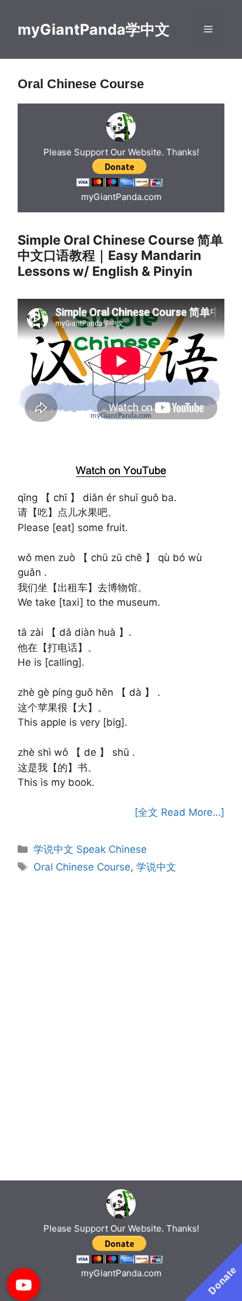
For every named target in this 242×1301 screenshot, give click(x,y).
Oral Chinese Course (81, 867)
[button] (23, 1284)
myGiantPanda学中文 (94, 29)
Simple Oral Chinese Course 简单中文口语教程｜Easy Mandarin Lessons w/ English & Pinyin (120, 255)
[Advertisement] (121, 441)
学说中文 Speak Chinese (90, 849)
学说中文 (156, 867)
